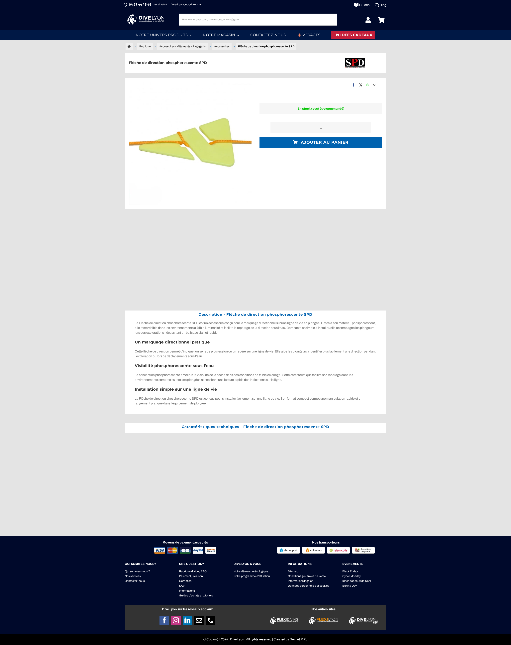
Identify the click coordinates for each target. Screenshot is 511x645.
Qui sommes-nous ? (137, 571)
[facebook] (164, 620)
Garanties (185, 580)
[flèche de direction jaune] (190, 143)
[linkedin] (187, 620)
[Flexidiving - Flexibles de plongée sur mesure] (284, 618)
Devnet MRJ (299, 639)
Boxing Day (349, 585)
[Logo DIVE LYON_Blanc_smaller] (147, 14)
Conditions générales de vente (307, 576)
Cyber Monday (351, 576)
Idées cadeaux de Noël (356, 580)
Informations (187, 590)
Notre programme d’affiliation (252, 576)
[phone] (210, 620)
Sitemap (293, 571)
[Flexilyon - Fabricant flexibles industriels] (323, 619)
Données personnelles (302, 585)
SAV (182, 585)
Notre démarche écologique (251, 571)
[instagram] (176, 620)
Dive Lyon (237, 639)
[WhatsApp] (367, 85)
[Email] (374, 85)
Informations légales (300, 580)
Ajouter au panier (325, 142)
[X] (360, 85)
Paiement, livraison (191, 576)
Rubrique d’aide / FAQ (193, 571)
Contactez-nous (135, 580)
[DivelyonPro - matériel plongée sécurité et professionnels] (362, 618)
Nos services (133, 576)
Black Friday (350, 571)
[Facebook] (353, 85)
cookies (324, 585)
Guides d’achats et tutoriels (196, 595)
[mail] (199, 620)
